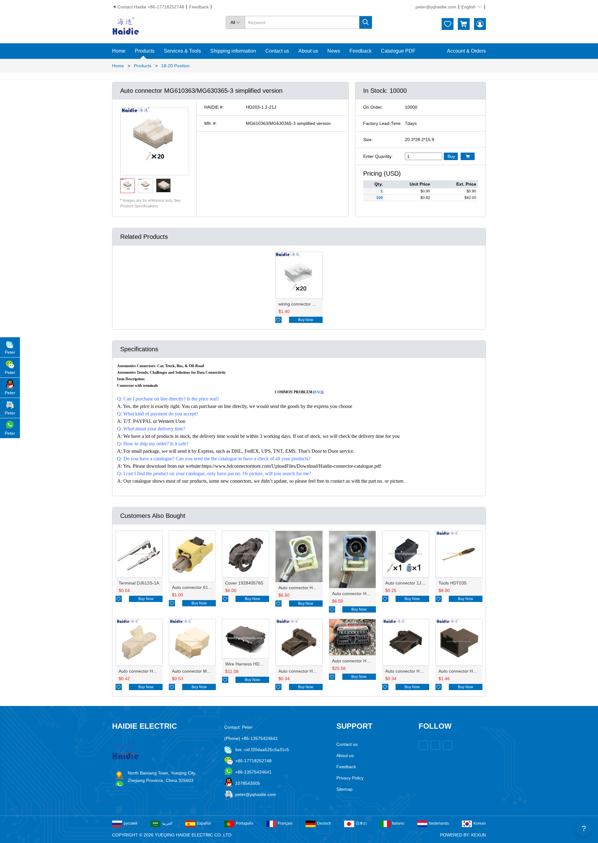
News (333, 51)
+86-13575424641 (253, 772)
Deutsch (324, 823)
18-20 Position (175, 65)
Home (119, 51)
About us (308, 51)
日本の (361, 823)
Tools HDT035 (453, 582)
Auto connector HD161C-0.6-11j (470, 671)
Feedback (199, 6)
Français (285, 823)
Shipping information (233, 51)
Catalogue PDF (398, 51)
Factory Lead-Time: (382, 123)
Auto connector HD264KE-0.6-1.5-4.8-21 (372, 660)
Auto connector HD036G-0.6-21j (310, 671)
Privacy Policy (349, 777)
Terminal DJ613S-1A (139, 582)
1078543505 (247, 783)
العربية (167, 823)
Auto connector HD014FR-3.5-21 (364, 593)
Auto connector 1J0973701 (412, 582)
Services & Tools (182, 51)
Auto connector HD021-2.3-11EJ (151, 671)
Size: (368, 139)
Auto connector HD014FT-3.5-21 (310, 587)
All (235, 22)
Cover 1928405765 (244, 582)
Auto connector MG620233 (198, 671)
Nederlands (439, 823)
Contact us (277, 51)
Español (204, 823)
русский (130, 823)
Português (244, 823)
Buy (451, 156)
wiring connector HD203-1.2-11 (309, 303)
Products (144, 51)
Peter (10, 352)
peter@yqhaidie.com (435, 6)
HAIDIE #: (214, 107)
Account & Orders (466, 51)
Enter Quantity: (378, 156)
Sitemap (344, 789)
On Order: (373, 107)
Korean (479, 823)
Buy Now (305, 320)
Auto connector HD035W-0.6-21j (417, 671)
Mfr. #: (210, 123)
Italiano (398, 823)
